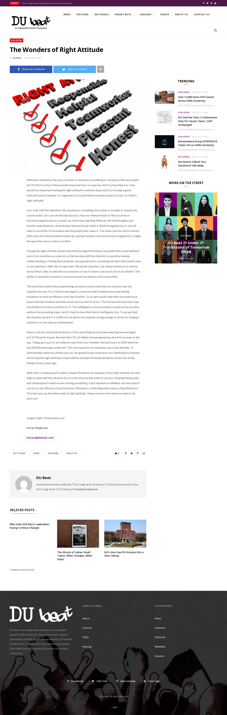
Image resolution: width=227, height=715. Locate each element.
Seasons (145, 14)
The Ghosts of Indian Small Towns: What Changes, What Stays (74, 556)
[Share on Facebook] (13, 190)
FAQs (85, 637)
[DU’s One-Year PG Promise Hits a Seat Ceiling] (125, 534)
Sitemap (87, 646)
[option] (186, 227)
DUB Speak (16, 40)
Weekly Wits (123, 14)
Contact (87, 627)
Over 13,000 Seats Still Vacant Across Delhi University (47, 3)
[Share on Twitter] (13, 199)
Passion (53, 453)
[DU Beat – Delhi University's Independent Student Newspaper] (31, 22)
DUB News (184, 92)
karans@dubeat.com (40, 437)
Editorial (160, 637)
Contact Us (202, 14)
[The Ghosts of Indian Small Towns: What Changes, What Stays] (78, 534)
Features (82, 14)
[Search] (215, 30)
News (67, 14)
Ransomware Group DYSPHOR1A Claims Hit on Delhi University (197, 143)
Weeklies (160, 646)
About (86, 618)
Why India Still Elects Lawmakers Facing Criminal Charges (29, 525)
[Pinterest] (13, 208)
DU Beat (17, 58)
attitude (19, 453)
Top (114, 707)
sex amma (184, 157)
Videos (164, 14)
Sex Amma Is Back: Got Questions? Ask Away (192, 163)
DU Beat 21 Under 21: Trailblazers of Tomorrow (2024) (186, 247)
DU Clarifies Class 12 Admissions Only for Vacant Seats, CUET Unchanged (197, 121)
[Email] (13, 217)
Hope (36, 453)
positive (71, 453)
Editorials (102, 14)
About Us (181, 14)
